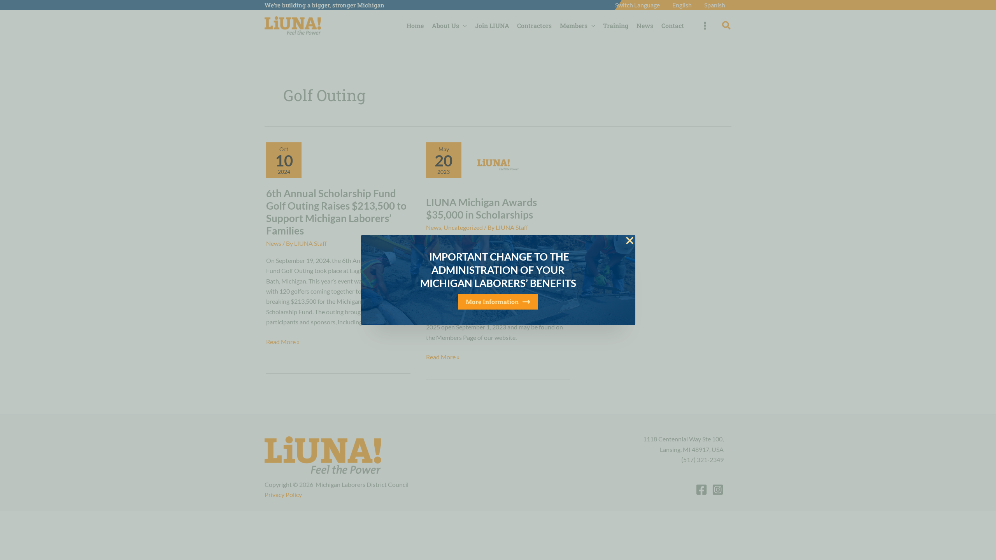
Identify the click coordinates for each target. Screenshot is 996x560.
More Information (492, 302)
